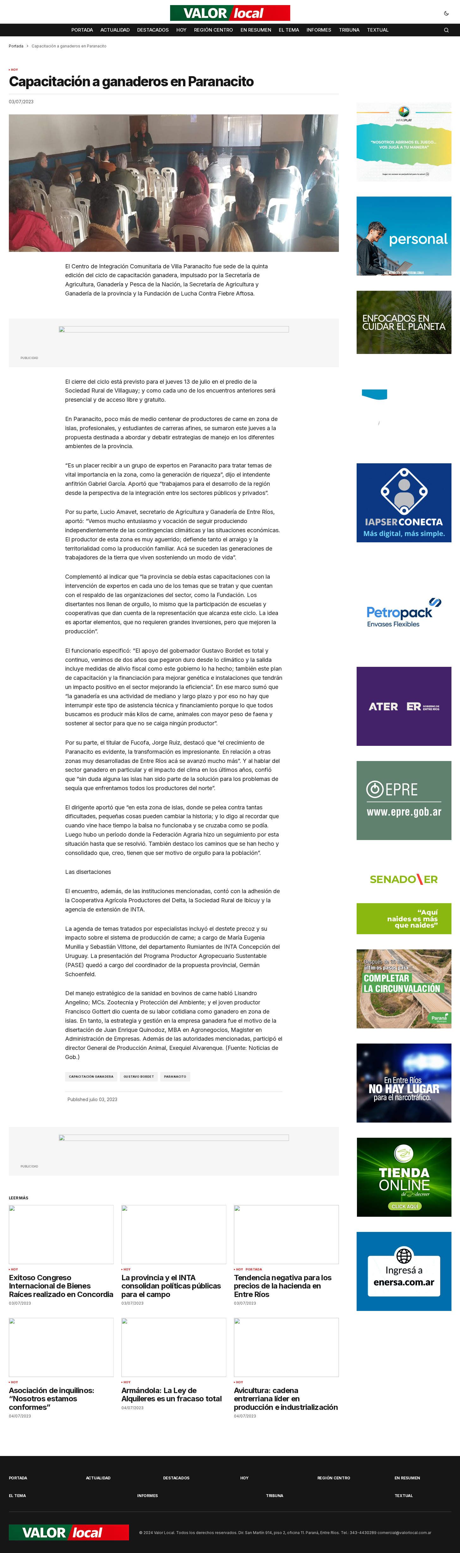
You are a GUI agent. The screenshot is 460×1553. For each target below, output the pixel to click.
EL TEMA (17, 1495)
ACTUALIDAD (98, 1478)
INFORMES (147, 1495)
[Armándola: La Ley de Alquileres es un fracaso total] (173, 1347)
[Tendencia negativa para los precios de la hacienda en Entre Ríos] (286, 1234)
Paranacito (175, 1076)
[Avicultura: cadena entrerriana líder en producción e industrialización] (286, 1347)
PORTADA (254, 1269)
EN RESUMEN (407, 1478)
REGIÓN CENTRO (333, 1478)
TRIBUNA (274, 1495)
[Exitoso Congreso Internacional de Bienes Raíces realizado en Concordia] (61, 1234)
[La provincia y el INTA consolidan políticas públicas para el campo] (173, 1234)
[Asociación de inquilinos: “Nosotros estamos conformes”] (61, 1347)
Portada (16, 46)
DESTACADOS (176, 1478)
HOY (14, 69)
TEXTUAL (404, 1495)
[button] (446, 13)
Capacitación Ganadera (91, 1076)
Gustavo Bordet (139, 1076)
